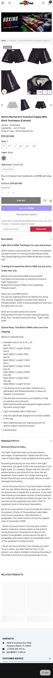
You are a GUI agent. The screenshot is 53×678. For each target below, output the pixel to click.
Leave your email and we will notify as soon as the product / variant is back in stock (26, 222)
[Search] (9, 3)
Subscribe (41, 229)
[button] (45, 92)
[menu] (2, 3)
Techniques (15, 125)
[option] (13, 69)
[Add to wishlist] (45, 201)
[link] (13, 617)
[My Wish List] (43, 3)
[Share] (50, 201)
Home (3, 41)
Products (12, 41)
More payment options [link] (26, 214)
